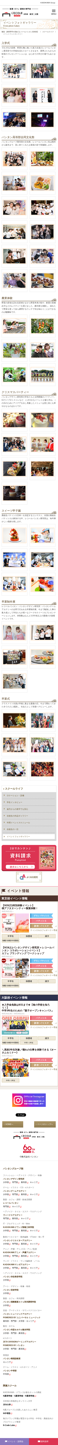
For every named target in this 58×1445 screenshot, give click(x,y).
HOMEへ (9, 1124)
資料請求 (44, 1441)
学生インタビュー (14, 802)
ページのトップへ (45, 1124)
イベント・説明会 (15, 1441)
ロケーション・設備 (15, 795)
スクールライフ (14, 788)
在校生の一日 (12, 829)
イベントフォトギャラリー (18, 836)
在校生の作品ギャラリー (17, 816)
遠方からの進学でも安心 (17, 809)
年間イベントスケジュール (18, 823)
